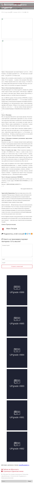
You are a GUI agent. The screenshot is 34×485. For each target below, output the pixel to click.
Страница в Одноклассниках (13, 471)
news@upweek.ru (24, 465)
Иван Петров (11, 228)
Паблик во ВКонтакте (11, 469)
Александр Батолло (7, 478)
